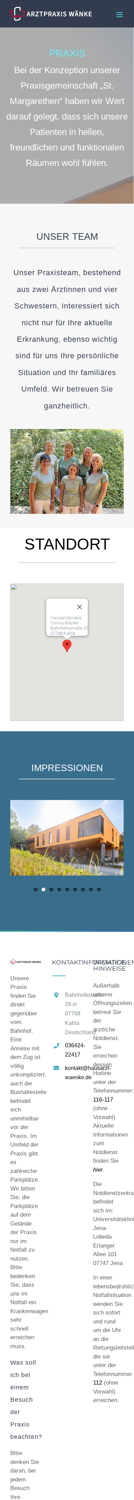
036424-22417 (73, 1050)
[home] (25, 963)
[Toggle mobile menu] (120, 14)
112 (97, 1382)
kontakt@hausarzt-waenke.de (73, 1072)
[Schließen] (79, 607)
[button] (67, 646)
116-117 (103, 1099)
